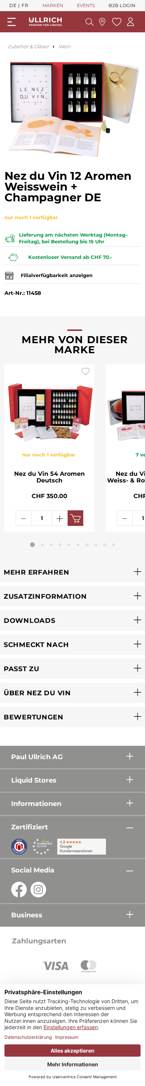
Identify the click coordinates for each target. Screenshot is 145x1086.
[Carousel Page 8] (95, 544)
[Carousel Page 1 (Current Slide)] (32, 544)
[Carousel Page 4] (60, 544)
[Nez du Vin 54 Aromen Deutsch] (49, 403)
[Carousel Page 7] (87, 544)
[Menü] (11, 22)
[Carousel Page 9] (104, 544)
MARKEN (52, 5)
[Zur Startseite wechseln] (45, 21)
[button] (72, 572)
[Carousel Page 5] (69, 544)
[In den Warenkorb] (75, 518)
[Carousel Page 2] (42, 544)
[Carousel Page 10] (113, 544)
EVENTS (86, 5)
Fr (25, 5)
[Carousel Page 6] (78, 544)
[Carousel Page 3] (51, 544)
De (12, 5)
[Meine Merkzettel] (115, 22)
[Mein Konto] (130, 22)
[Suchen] (90, 22)
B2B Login (122, 5)
